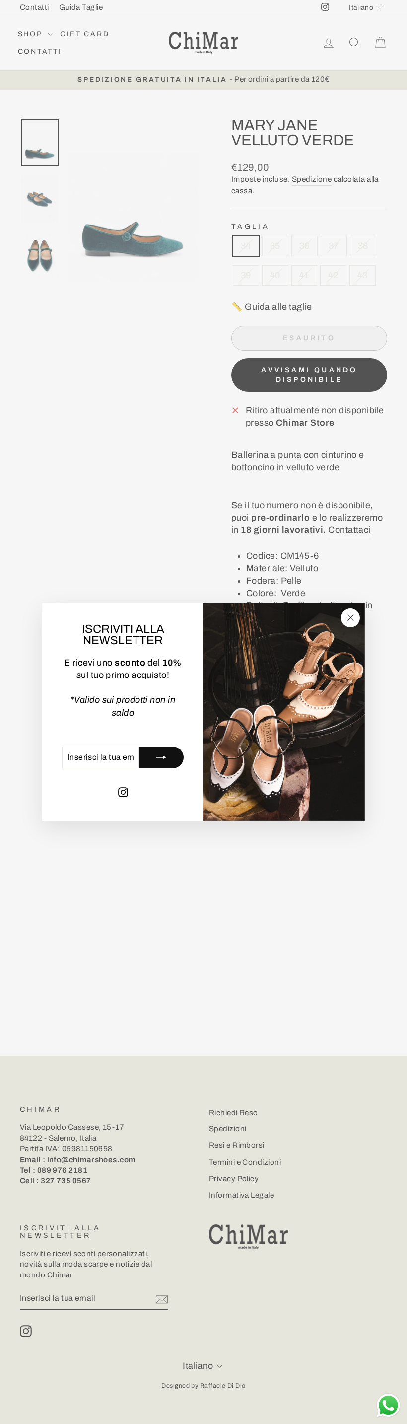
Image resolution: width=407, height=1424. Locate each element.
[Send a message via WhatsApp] (388, 1405)
